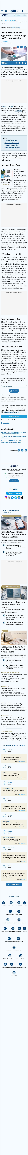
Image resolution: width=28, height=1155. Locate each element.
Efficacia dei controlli (12, 143)
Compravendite (6, 821)
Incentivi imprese (7, 731)
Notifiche (26, 63)
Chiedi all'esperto (15, 884)
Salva (19, 63)
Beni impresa (6, 853)
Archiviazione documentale (12, 516)
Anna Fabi (5, 41)
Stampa (16, 63)
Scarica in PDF (22, 63)
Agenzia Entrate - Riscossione (10, 672)
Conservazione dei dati (12, 147)
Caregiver (5, 804)
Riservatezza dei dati (11, 145)
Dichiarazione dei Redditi (11, 586)
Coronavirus (15, 27)
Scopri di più (17, 15)
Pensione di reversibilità (9, 837)
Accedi (24, 15)
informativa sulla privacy (11, 412)
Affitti (4, 772)
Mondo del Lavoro (7, 702)
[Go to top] (25, 1150)
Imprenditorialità (7, 715)
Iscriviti (14, 481)
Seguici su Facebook (15, 493)
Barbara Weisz (22, 761)
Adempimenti (5, 686)
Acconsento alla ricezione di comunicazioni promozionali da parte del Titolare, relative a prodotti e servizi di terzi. (13, 400)
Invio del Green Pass (11, 140)
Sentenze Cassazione (8, 788)
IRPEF (5, 631)
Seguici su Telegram (14, 416)
